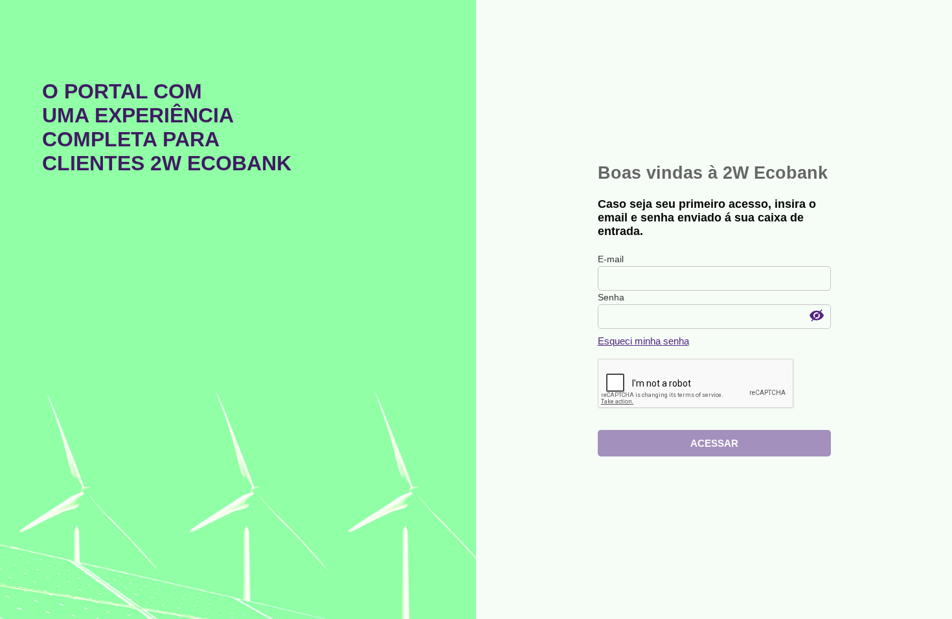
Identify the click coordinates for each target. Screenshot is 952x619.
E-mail (611, 259)
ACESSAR (714, 443)
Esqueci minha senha (643, 340)
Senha (611, 297)
